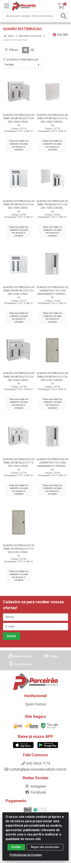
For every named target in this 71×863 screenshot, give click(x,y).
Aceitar (16, 847)
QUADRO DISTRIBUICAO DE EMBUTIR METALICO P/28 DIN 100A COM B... (19, 118)
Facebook (38, 792)
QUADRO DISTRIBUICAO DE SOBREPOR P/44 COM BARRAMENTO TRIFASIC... (52, 290)
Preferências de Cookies (26, 854)
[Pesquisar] (63, 16)
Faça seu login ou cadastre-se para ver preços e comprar (18, 145)
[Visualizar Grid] (25, 50)
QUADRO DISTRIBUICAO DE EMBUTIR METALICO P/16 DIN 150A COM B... (19, 462)
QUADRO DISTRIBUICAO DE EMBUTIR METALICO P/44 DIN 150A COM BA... (52, 204)
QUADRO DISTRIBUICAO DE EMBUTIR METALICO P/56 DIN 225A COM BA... (52, 376)
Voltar (62, 35)
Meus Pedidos (22, 656)
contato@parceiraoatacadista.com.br (38, 769)
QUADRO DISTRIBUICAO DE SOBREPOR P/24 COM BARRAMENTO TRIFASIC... (52, 462)
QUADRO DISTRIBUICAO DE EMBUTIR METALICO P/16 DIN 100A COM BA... (52, 118)
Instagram (38, 786)
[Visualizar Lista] (32, 50)
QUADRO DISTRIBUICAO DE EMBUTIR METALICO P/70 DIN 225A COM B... (19, 549)
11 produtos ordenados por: (21, 59)
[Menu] (6, 6)
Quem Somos (35, 704)
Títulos (53, 656)
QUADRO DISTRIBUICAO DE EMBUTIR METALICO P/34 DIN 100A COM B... (19, 290)
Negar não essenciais (45, 847)
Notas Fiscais (22, 664)
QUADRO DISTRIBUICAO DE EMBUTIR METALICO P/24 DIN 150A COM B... (19, 376)
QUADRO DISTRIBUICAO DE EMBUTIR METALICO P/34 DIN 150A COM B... (19, 204)
